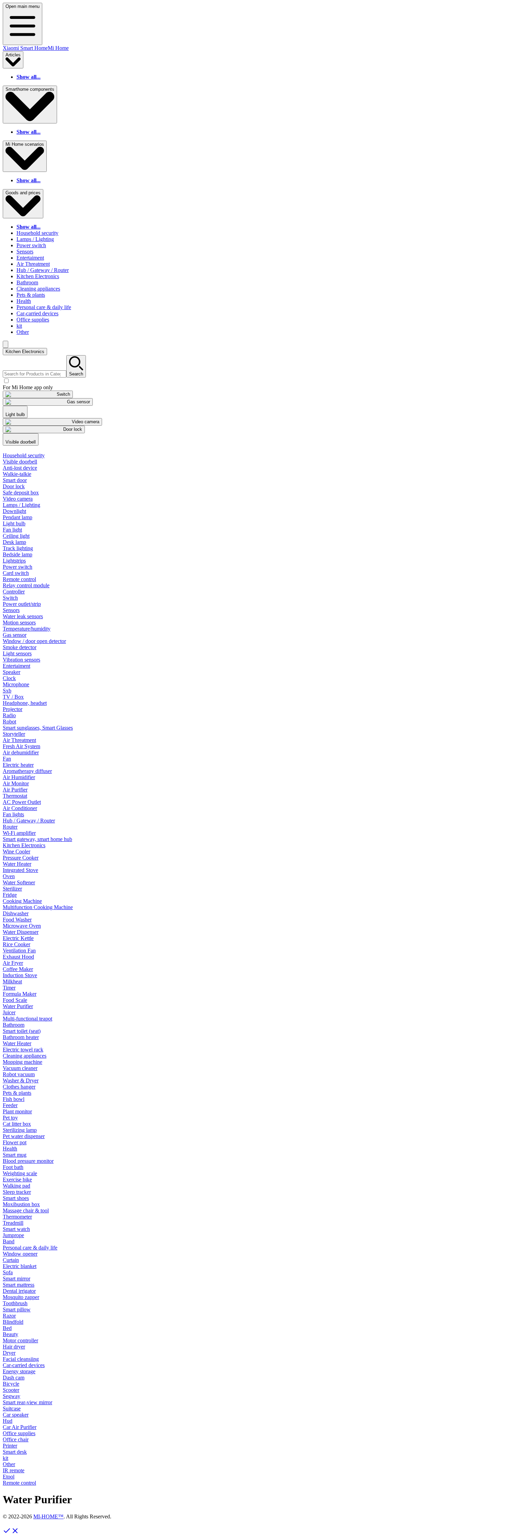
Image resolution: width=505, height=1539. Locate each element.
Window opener (20, 1254)
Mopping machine (22, 1062)
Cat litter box (17, 1124)
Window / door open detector (34, 641)
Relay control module (26, 585)
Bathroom (27, 282)
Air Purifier (15, 790)
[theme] (5, 344)
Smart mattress (18, 1285)
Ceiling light (16, 536)
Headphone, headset (25, 703)
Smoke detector (19, 647)
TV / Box (13, 697)
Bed (7, 1328)
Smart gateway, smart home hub (37, 839)
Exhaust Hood (18, 957)
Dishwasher (16, 913)
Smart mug (14, 1155)
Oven (9, 876)
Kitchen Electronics (37, 276)
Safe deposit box (21, 492)
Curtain (11, 1260)
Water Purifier (18, 1006)
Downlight (14, 511)
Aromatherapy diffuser (27, 771)
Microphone (16, 684)
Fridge (10, 895)
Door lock (14, 486)
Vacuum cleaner (20, 1068)
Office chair (16, 1439)
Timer (9, 988)
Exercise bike (17, 1179)
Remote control (19, 579)
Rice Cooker (16, 944)
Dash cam (13, 1377)
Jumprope (13, 1235)
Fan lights (13, 814)
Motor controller (20, 1340)
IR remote (13, 1470)
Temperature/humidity (26, 629)
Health (23, 301)
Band (8, 1241)
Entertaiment (30, 258)
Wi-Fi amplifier (19, 833)
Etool (8, 1477)
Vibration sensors (21, 660)
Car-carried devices (37, 313)
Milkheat (12, 981)
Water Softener (19, 882)
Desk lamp (14, 542)
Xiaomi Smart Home (25, 48)
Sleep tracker (17, 1192)
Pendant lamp (17, 517)
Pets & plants (30, 295)
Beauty (10, 1334)
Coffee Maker (18, 969)
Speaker (11, 672)
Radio (9, 715)
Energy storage (19, 1371)
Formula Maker (19, 994)
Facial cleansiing (21, 1359)
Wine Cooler (16, 851)
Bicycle (11, 1384)
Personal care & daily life (43, 307)
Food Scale (15, 1000)
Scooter (11, 1390)
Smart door (15, 480)
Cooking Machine (22, 901)
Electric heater (18, 765)
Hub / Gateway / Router (42, 270)
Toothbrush (15, 1303)
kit (19, 326)
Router (10, 827)
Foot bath (13, 1167)
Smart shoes (16, 1198)
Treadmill (13, 1223)
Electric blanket (19, 1266)
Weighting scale (20, 1173)
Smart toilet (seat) (22, 1031)
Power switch (31, 245)
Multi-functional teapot (27, 1019)
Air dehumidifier (21, 752)
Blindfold (13, 1322)
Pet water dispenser (24, 1136)
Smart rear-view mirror (27, 1402)
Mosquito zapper (21, 1297)
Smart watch (16, 1229)
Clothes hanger (19, 1087)
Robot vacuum (19, 1074)
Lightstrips (14, 561)
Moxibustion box (21, 1204)
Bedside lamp (17, 554)
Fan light (12, 530)
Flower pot (14, 1142)
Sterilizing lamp (20, 1130)
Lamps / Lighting (35, 239)
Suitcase (12, 1408)
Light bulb (14, 523)
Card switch (16, 573)
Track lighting (18, 548)
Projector (12, 709)
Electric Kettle (18, 938)
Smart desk (15, 1452)
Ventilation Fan (19, 950)
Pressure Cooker (20, 858)
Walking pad (16, 1186)
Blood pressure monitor (28, 1161)
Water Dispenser (20, 932)
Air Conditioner (20, 808)
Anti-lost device (20, 468)
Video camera (18, 499)
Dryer (9, 1353)
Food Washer (17, 920)
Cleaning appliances (38, 289)
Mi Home (58, 48)
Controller (14, 591)
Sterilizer (12, 889)
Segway (11, 1396)
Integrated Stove (20, 870)
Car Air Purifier (19, 1427)
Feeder (10, 1105)
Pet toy (10, 1118)
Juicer (9, 1012)
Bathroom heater (21, 1037)
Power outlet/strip (22, 604)
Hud (7, 1421)
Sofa (8, 1272)
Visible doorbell (20, 462)
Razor (9, 1316)
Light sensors (17, 653)
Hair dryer (14, 1347)
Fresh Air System (21, 746)
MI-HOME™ (48, 1516)
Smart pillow (17, 1309)
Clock (9, 678)
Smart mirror (16, 1278)
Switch (10, 598)
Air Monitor (16, 783)
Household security (37, 233)
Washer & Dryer (20, 1080)
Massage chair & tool (26, 1210)
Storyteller (14, 734)
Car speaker (16, 1415)
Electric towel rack (23, 1049)
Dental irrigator (19, 1291)
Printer (10, 1446)
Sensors (24, 251)
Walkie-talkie (17, 474)
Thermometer (17, 1217)
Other (22, 332)
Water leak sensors (23, 616)
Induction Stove (20, 975)
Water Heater (17, 864)
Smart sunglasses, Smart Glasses (38, 728)
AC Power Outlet (22, 802)
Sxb (7, 691)
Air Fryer (13, 963)
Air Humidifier (19, 777)
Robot (9, 721)
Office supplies (32, 320)
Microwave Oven (22, 926)
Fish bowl (13, 1099)
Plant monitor (17, 1111)
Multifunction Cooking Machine (38, 907)
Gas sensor (14, 635)
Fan (7, 759)
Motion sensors (19, 622)
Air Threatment (33, 264)
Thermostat (15, 796)
